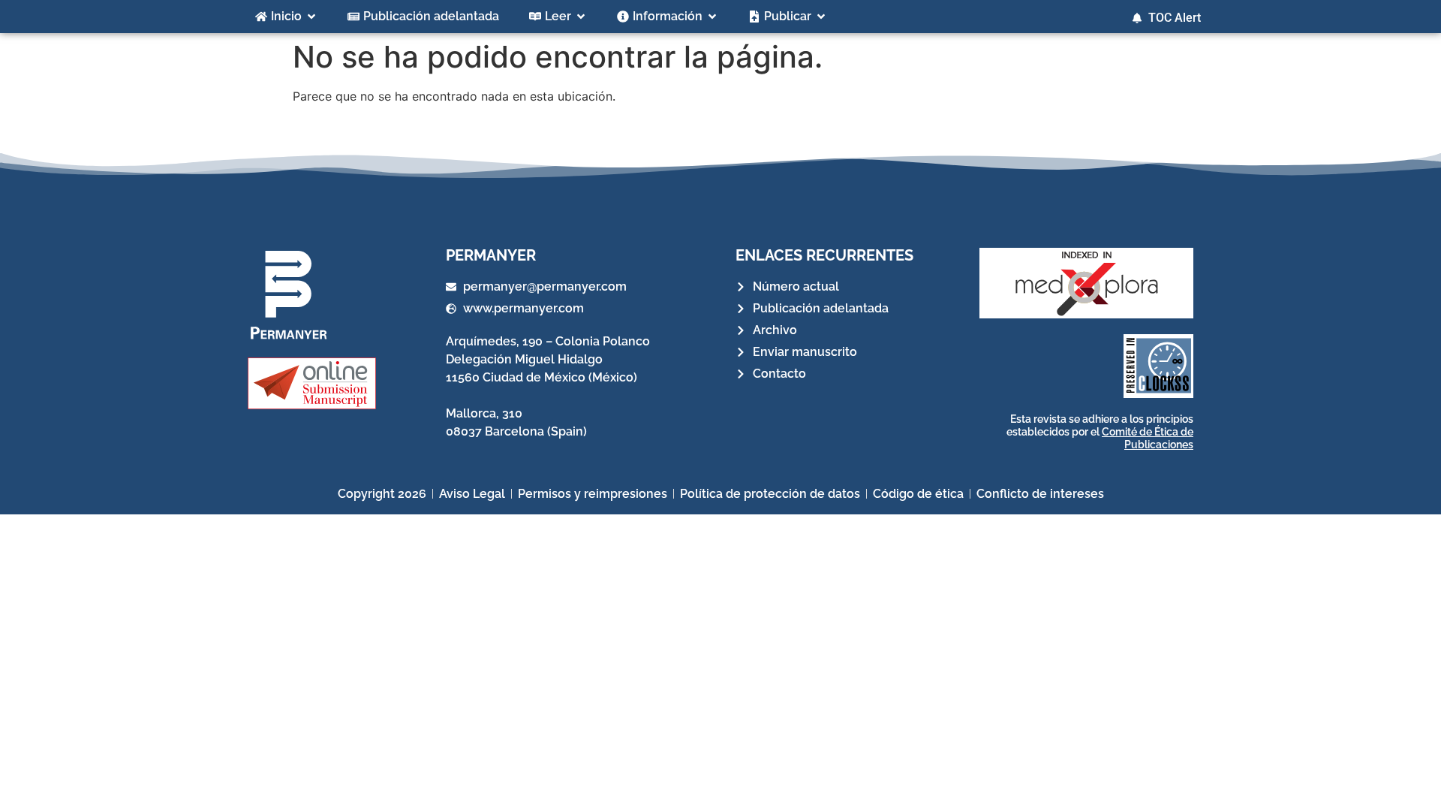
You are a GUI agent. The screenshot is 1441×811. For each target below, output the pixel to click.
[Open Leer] (581, 17)
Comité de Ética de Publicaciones (1147, 438)
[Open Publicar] (821, 17)
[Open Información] (712, 17)
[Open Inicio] (311, 17)
